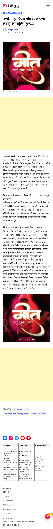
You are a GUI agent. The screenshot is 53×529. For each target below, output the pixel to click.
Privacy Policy (39, 459)
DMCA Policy (39, 466)
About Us (38, 457)
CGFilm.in (6, 492)
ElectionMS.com (9, 500)
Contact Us (39, 461)
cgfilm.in (14, 30)
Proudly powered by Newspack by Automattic (20, 521)
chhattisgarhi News (38, 414)
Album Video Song (21, 409)
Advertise (38, 471)
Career (37, 468)
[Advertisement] (26, 123)
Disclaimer (38, 464)
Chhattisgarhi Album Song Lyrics (16, 414)
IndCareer (6, 513)
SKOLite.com (7, 505)
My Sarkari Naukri (9, 509)
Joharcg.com (7, 496)
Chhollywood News (12, 13)
